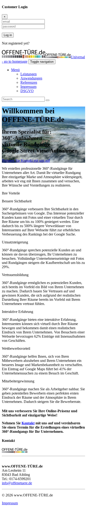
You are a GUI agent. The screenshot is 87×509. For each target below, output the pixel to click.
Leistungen (28, 74)
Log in (8, 35)
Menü (15, 70)
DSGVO (27, 91)
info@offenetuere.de (17, 483)
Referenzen (28, 82)
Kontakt (28, 423)
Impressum (28, 87)
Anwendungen (31, 78)
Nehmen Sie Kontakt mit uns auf (26, 161)
